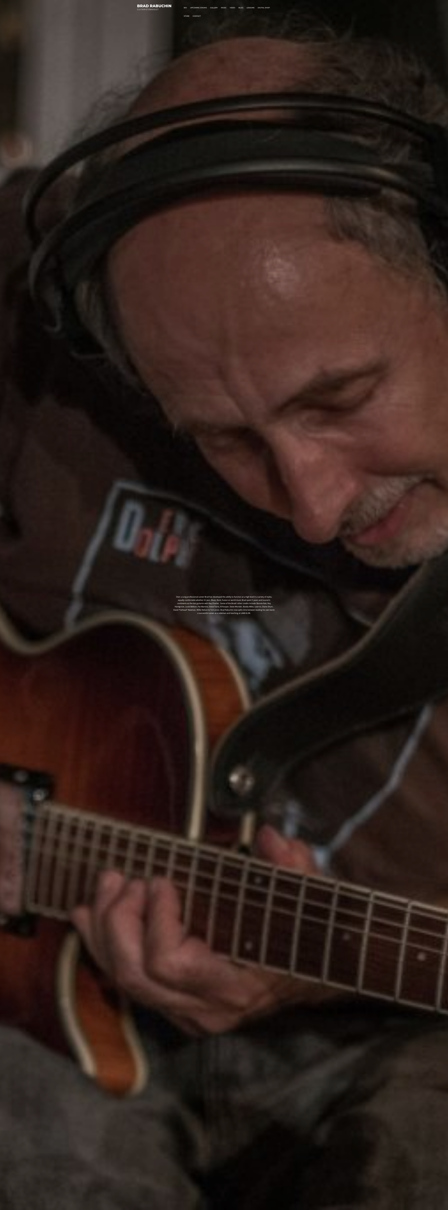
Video (232, 8)
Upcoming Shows (198, 8)
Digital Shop (264, 8)
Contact (197, 16)
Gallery (214, 8)
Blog (240, 8)
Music (223, 8)
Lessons (250, 8)
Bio (185, 8)
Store (186, 16)
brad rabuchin (154, 6)
